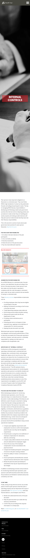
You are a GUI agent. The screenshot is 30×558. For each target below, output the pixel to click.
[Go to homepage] (7, 2)
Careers (3, 549)
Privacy (3, 545)
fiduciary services (9, 297)
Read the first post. (12, 227)
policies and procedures (20, 365)
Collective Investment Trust (8, 554)
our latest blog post (9, 508)
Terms (3, 542)
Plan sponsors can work (16, 490)
